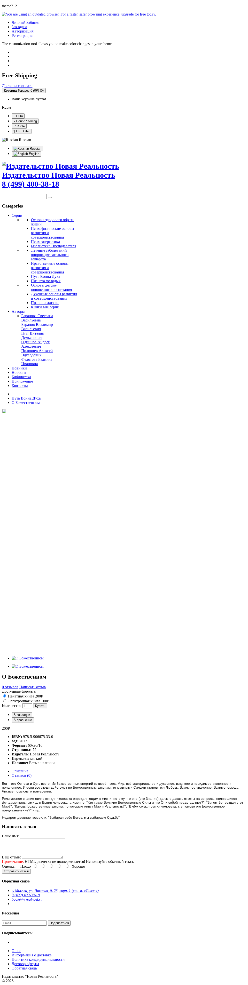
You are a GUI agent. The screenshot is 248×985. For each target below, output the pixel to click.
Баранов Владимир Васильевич (37, 326)
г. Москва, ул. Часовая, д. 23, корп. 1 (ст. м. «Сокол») (55, 891)
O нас (16, 951)
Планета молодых (46, 281)
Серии (17, 215)
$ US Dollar (22, 131)
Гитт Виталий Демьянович (32, 335)
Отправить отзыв (16, 871)
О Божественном (26, 402)
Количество (11, 706)
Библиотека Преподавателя (53, 246)
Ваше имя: (10, 836)
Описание (20, 771)
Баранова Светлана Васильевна (37, 318)
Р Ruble (19, 126)
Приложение (22, 381)
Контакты (20, 386)
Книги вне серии (45, 307)
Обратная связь (24, 968)
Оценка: (9, 866)
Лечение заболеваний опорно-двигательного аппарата (50, 254)
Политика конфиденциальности (38, 959)
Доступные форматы (19, 691)
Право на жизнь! (45, 303)
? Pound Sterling (25, 121)
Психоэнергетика (45, 242)
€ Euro (18, 116)
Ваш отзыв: (11, 857)
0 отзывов (10, 687)
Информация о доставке (32, 955)
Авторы (18, 311)
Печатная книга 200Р (25, 696)
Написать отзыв (32, 687)
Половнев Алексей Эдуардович (37, 353)
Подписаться (59, 923)
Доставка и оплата (17, 86)
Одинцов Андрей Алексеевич (35, 344)
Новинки (19, 368)
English (33, 154)
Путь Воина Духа (45, 276)
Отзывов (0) (21, 775)
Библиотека (21, 377)
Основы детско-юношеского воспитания (51, 287)
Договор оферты (25, 964)
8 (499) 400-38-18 (26, 895)
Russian (35, 148)
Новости (19, 372)
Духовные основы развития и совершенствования (54, 296)
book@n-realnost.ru (27, 899)
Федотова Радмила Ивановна (36, 361)
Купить (40, 706)
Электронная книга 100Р (28, 701)
